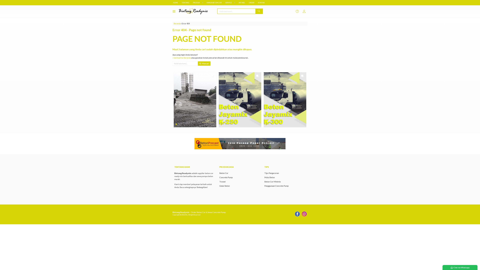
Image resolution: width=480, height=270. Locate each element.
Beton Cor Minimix (272, 181)
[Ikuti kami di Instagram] (304, 216)
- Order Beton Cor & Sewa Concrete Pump (199, 212)
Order (251, 3)
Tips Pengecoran (271, 173)
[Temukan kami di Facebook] (297, 216)
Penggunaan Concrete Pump (276, 186)
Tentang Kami (202, 187)
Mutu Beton (269, 177)
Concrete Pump (226, 177)
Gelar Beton (224, 186)
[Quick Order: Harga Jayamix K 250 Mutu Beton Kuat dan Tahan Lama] (221, 124)
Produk (196, 3)
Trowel (222, 181)
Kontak (261, 3)
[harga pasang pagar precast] (240, 143)
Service (228, 3)
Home (175, 3)
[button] (259, 11)
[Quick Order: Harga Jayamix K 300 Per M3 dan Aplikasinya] (266, 124)
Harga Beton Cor (214, 3)
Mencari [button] (205, 63)
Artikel (242, 3)
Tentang (185, 3)
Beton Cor (223, 173)
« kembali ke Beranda (181, 57)
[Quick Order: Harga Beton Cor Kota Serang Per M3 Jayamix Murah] (176, 124)
